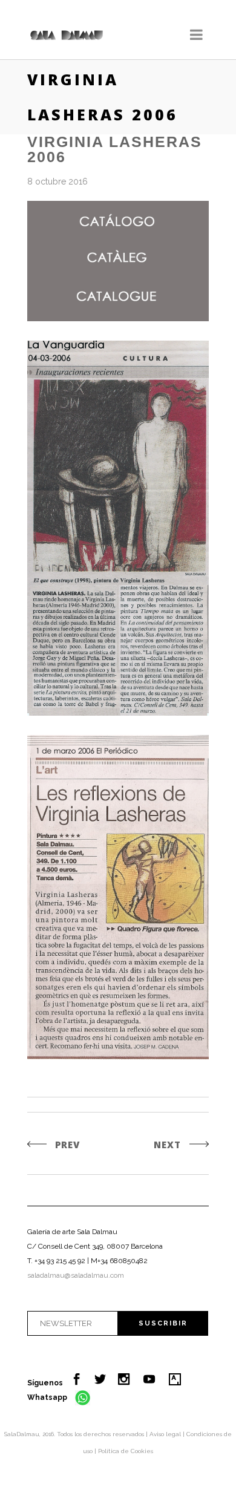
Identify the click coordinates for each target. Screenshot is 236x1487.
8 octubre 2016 (57, 181)
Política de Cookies (125, 1451)
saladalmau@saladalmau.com (75, 1275)
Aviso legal (166, 1434)
